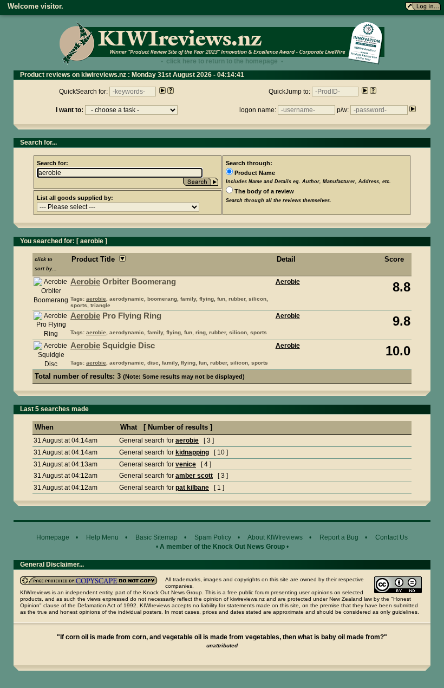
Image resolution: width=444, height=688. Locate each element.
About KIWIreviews (275, 537)
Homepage (52, 537)
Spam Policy (212, 537)
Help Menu (102, 537)
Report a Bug (338, 537)
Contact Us (391, 537)
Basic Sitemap (156, 537)
